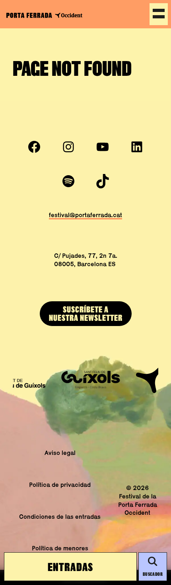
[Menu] (159, 14)
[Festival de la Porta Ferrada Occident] (44, 15)
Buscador (153, 574)
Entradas (70, 566)
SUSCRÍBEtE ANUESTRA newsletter (85, 313)
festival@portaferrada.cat (85, 214)
